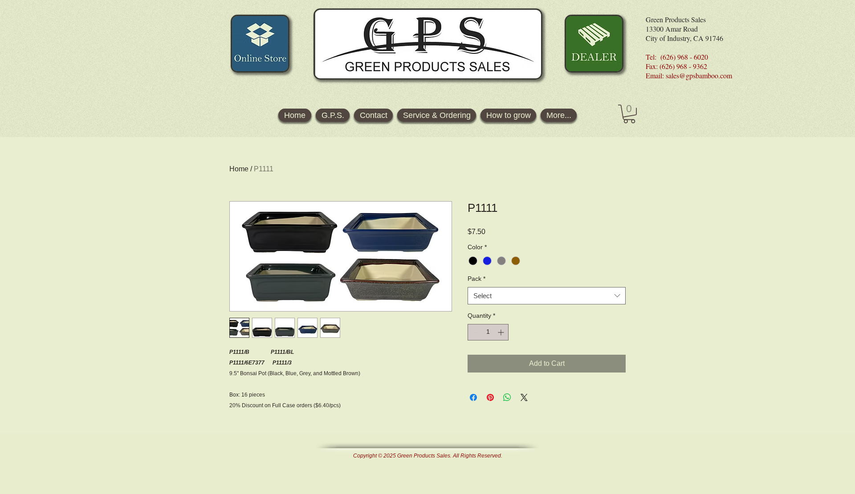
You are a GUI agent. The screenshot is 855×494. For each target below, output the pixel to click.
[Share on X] (524, 397)
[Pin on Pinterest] (490, 397)
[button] (629, 114)
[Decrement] (474, 332)
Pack (476, 278)
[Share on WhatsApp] (507, 397)
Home (238, 169)
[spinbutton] (488, 332)
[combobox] (547, 295)
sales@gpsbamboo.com (699, 75)
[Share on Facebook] (473, 397)
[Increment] (501, 332)
